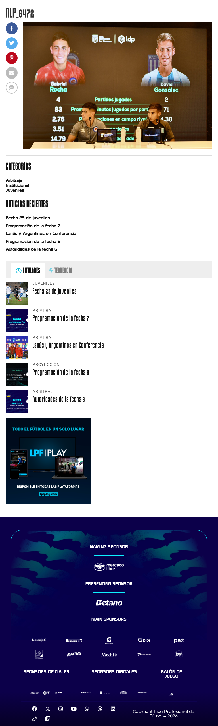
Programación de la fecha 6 (33, 241)
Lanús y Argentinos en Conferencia (41, 233)
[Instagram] (61, 709)
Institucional (17, 185)
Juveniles (15, 190)
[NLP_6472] (117, 147)
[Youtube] (74, 709)
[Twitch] (48, 719)
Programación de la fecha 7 (33, 226)
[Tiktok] (35, 719)
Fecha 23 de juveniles (28, 218)
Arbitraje (14, 180)
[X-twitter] (48, 709)
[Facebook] (35, 709)
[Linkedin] (113, 709)
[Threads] (100, 709)
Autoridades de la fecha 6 (31, 249)
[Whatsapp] (87, 709)
